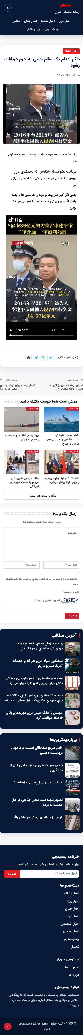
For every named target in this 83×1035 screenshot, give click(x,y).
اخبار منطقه (48, 20)
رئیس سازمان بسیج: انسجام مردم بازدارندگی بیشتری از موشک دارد (40, 646)
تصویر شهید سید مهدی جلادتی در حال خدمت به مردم (37, 802)
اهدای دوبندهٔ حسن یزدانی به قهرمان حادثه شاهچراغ (66, 387)
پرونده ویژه (51, 29)
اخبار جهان (30, 20)
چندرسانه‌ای (32, 29)
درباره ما (74, 974)
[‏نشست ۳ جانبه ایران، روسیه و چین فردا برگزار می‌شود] (61, 462)
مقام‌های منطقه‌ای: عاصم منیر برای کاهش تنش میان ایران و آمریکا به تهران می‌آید (34, 681)
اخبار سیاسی (71, 931)
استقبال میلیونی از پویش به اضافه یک (37, 782)
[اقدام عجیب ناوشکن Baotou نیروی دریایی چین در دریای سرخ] (61, 419)
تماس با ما (72, 967)
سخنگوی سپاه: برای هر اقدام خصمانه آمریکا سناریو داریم (38, 663)
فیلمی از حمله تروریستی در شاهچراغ (38, 817)
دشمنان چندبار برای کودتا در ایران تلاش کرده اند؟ (18, 387)
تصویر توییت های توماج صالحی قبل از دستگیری (36, 768)
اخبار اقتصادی (70, 924)
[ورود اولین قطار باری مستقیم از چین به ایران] (21, 419)
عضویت (11, 874)
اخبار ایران (64, 20)
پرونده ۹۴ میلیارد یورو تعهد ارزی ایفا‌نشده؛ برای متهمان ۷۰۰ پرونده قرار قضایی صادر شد (33, 698)
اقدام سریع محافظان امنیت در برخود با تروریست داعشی (37, 750)
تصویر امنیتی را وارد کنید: (45, 600)
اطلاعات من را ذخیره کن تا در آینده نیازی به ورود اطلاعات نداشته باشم (42, 581)
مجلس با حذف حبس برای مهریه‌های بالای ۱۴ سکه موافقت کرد (34, 715)
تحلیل (16, 20)
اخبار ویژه (73, 901)
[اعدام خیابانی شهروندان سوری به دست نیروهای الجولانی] (21, 462)
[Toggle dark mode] (8, 8)
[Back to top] (8, 1026)
